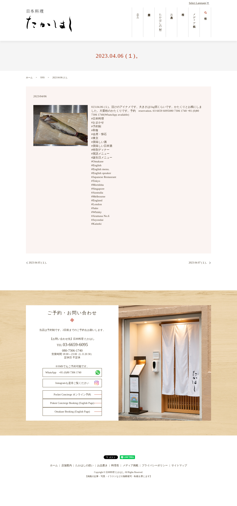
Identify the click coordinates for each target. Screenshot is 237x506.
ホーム (137, 14)
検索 (205, 22)
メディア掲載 (194, 17)
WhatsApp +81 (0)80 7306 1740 (63, 372)
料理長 (182, 22)
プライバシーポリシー (155, 465)
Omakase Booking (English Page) (72, 411)
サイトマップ (179, 465)
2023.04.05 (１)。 (38, 262)
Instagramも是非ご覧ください (72, 383)
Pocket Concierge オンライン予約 (72, 394)
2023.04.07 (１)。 (198, 262)
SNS (42, 77)
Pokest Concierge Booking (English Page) (72, 403)
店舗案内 (149, 22)
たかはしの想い (160, 20)
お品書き (171, 14)
